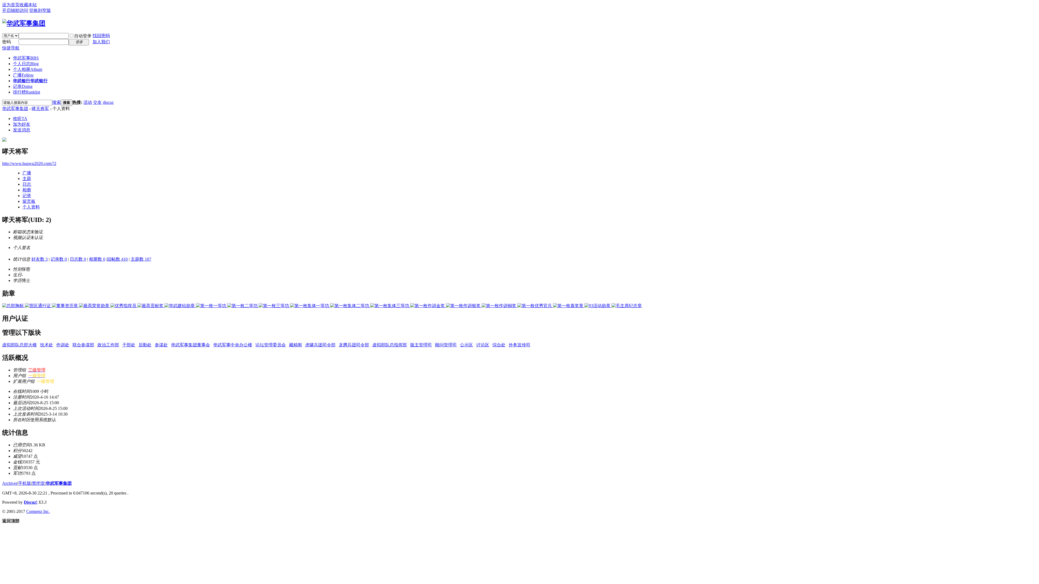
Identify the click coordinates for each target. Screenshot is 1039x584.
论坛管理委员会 (270, 345)
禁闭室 (38, 483)
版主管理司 (421, 345)
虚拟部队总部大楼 (19, 345)
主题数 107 (141, 259)
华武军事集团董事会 (190, 345)
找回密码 (101, 35)
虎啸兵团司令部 (320, 345)
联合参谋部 (83, 345)
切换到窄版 (40, 10)
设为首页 (10, 4)
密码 (6, 41)
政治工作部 (108, 345)
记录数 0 (59, 259)
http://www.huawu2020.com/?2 (29, 163)
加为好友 (21, 124)
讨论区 (482, 345)
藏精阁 (295, 345)
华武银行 (30, 80)
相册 (26, 190)
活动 (87, 102)
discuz (108, 102)
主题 (26, 178)
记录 (22, 86)
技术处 (46, 345)
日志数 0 (78, 259)
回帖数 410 (117, 259)
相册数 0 (97, 259)
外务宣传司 (519, 345)
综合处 (498, 345)
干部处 (128, 345)
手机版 (24, 483)
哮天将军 (40, 108)
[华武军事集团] (23, 23)
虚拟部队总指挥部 (389, 345)
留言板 (28, 201)
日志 (26, 184)
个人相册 (27, 69)
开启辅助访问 (15, 10)
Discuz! (30, 502)
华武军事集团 (15, 108)
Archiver (9, 483)
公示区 (466, 345)
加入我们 (101, 41)
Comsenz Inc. (38, 511)
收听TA (20, 118)
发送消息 (21, 130)
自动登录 (82, 36)
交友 (97, 102)
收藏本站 (28, 4)
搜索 (56, 102)
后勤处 (145, 345)
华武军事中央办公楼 (232, 345)
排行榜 (26, 92)
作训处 (62, 345)
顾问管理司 (446, 345)
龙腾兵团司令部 (354, 345)
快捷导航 (10, 48)
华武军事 (26, 58)
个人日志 (26, 63)
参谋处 (161, 345)
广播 (23, 75)
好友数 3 (39, 259)
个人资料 (31, 207)
